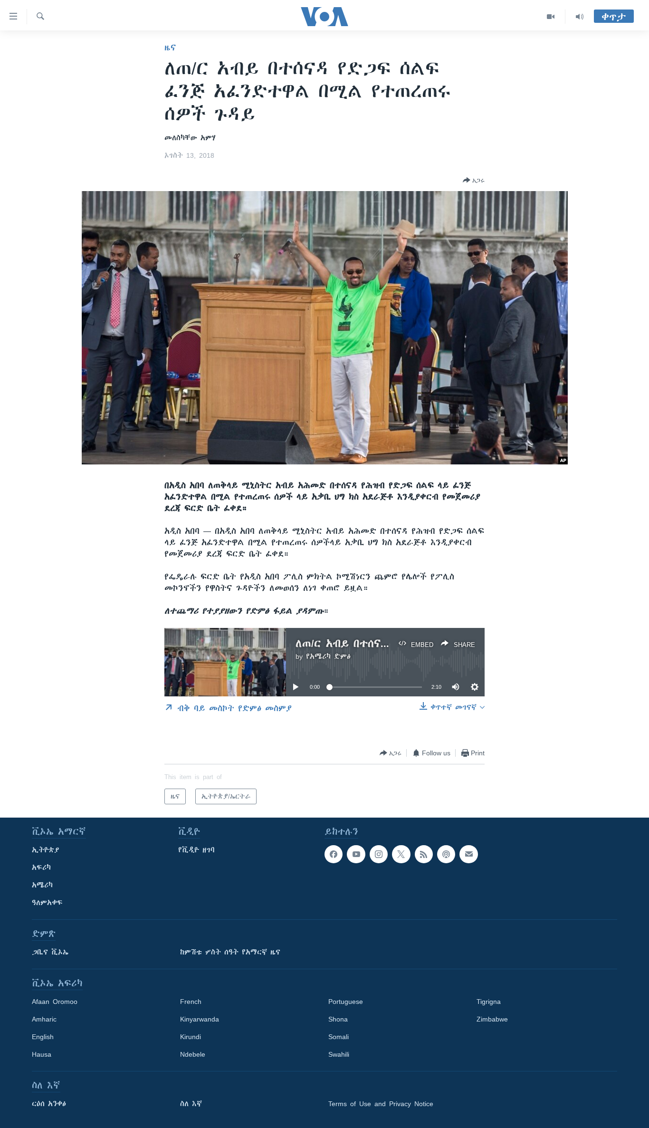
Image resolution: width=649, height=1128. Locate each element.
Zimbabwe (492, 1019)
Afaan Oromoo (54, 1001)
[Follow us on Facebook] (333, 854)
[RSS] (424, 854)
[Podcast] (446, 854)
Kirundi (190, 1036)
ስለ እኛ (191, 1103)
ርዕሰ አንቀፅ (49, 1103)
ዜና (170, 47)
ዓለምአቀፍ (47, 902)
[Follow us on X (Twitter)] (401, 854)
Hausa (41, 1054)
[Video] (550, 17)
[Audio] (579, 17)
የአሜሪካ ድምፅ (328, 656)
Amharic (44, 1019)
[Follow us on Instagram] (379, 854)
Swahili (338, 1054)
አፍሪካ (41, 867)
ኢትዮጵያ (45, 850)
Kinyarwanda (199, 1019)
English (43, 1036)
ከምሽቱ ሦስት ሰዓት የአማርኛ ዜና (230, 952)
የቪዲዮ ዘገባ (196, 850)
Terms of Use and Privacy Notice (380, 1103)
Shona (338, 1019)
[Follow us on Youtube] (356, 854)
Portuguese (345, 1001)
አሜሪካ (42, 885)
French (190, 1001)
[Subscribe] (468, 854)
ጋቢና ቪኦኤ (50, 952)
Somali (338, 1036)
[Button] (474, 180)
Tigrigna (489, 1001)
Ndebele (192, 1054)
